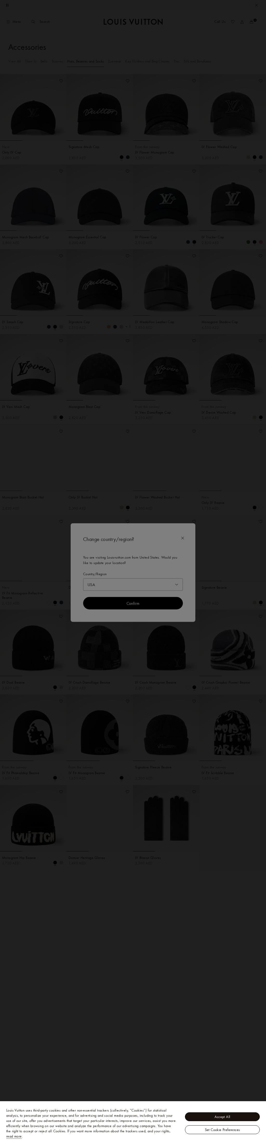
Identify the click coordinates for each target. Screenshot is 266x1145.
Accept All (222, 1116)
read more (14, 1136)
